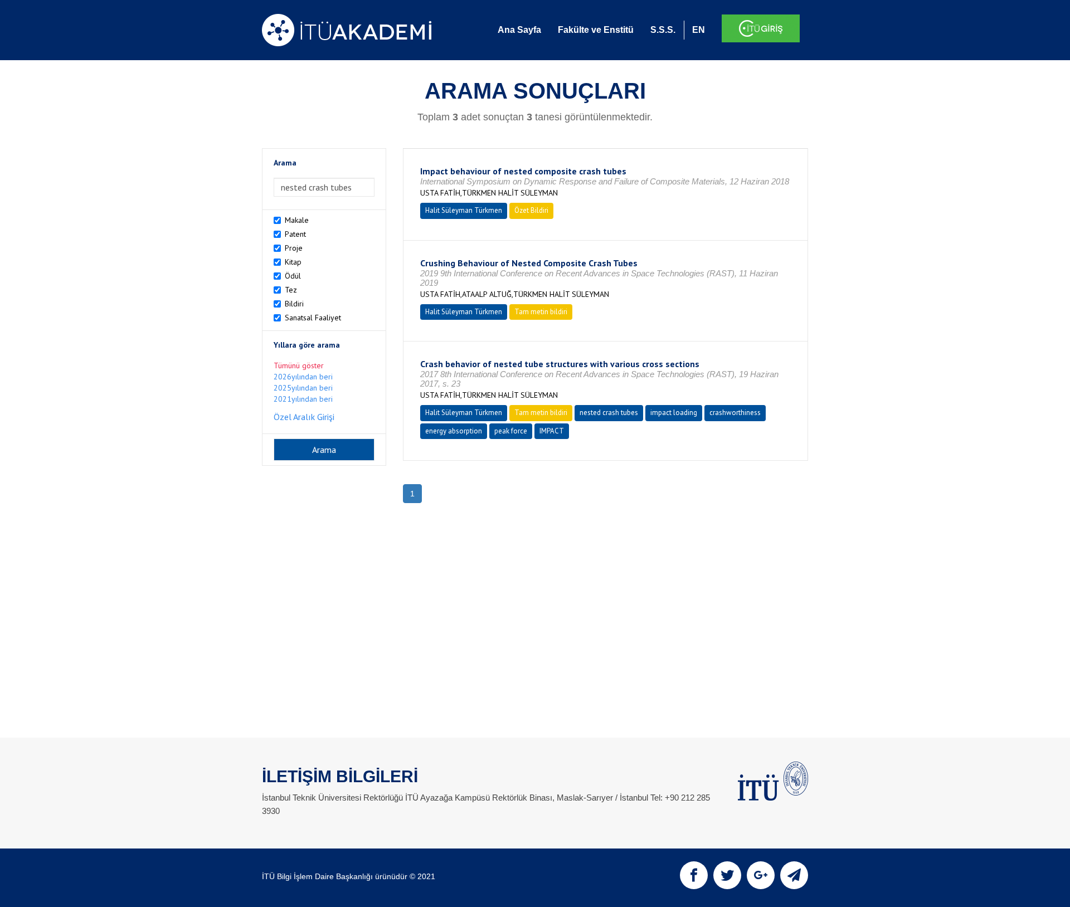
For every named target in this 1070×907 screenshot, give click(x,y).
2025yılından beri (303, 388)
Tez (291, 290)
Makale (297, 220)
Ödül (293, 276)
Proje (294, 248)
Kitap (293, 262)
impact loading (673, 412)
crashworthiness (735, 412)
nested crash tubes (609, 412)
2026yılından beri (303, 377)
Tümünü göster (299, 365)
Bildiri (294, 304)
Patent (295, 234)
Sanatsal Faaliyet (313, 318)
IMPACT (551, 431)
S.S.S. (662, 30)
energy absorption (453, 431)
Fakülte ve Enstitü (596, 30)
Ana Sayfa (519, 30)
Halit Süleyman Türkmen (463, 210)
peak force (510, 431)
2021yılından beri (303, 399)
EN (698, 30)
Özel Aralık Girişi (304, 416)
